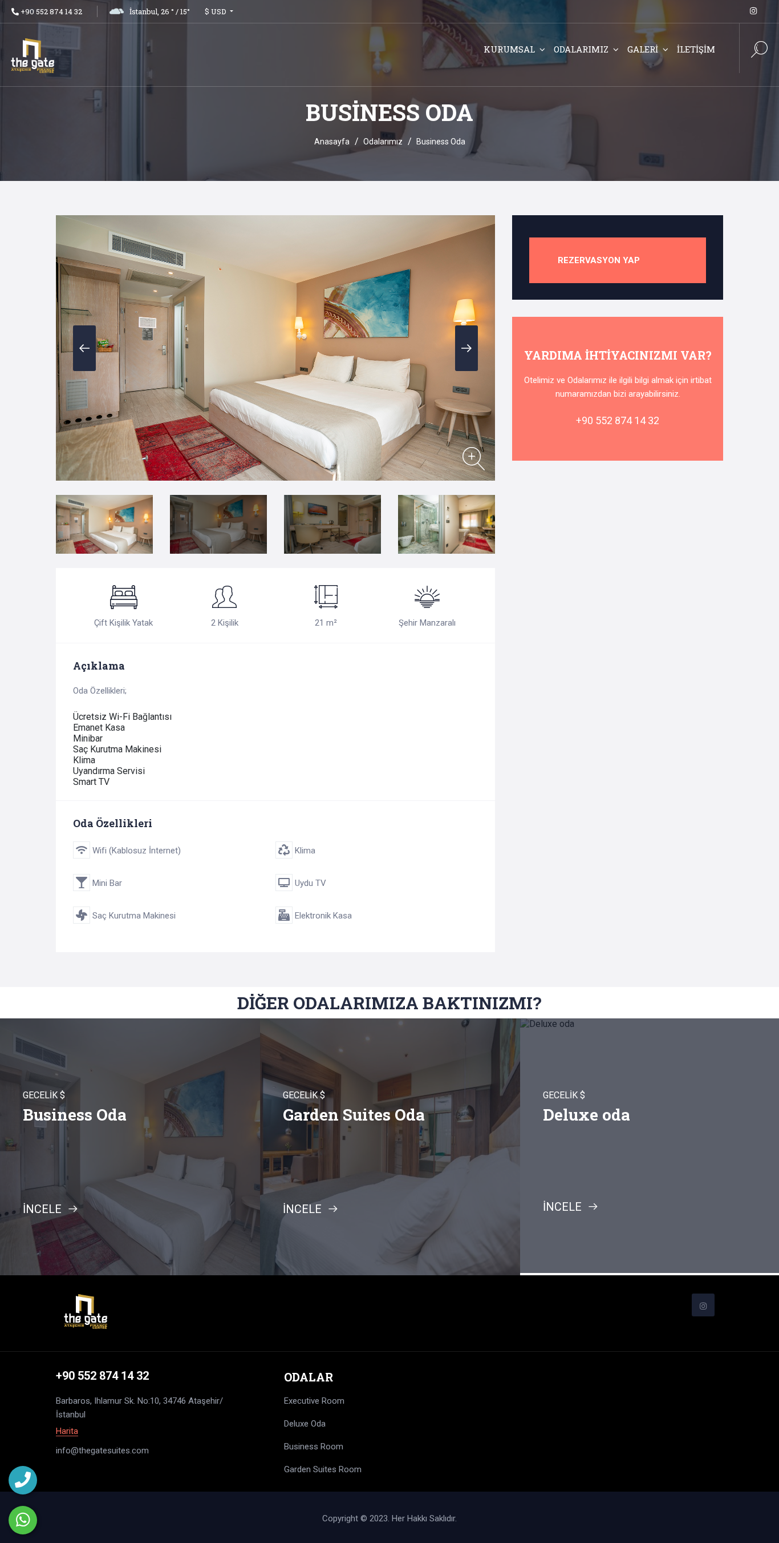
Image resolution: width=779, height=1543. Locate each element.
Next (466, 348)
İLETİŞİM (696, 49)
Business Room (313, 1446)
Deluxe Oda (305, 1424)
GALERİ (642, 49)
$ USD (216, 11)
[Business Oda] (473, 458)
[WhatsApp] (23, 1520)
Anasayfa (332, 141)
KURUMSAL (509, 49)
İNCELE (43, 1209)
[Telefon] (23, 1480)
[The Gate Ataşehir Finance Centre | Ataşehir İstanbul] (81, 57)
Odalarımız (383, 141)
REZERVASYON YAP (599, 260)
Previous (84, 348)
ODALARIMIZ (581, 49)
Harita (67, 1431)
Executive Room (314, 1401)
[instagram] (753, 10)
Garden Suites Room (323, 1469)
